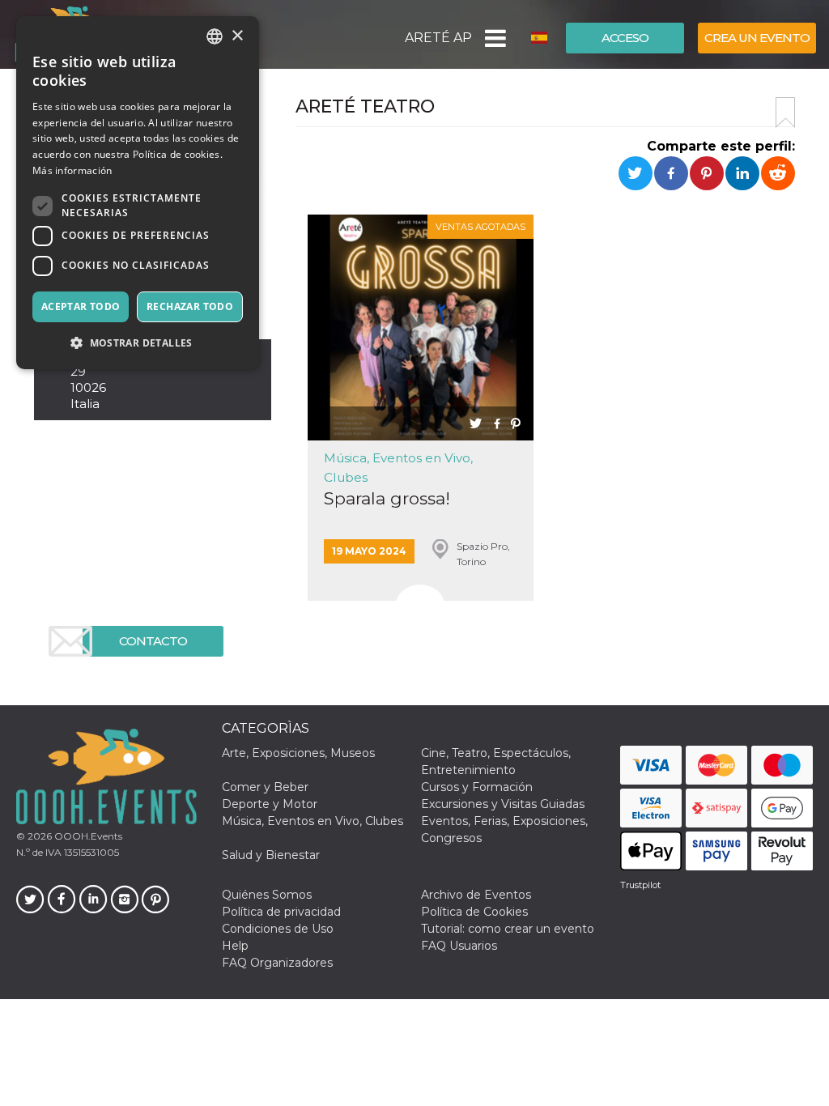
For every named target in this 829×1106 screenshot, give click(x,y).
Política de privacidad (281, 911)
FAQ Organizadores (277, 962)
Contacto (153, 641)
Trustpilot (640, 885)
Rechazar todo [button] (190, 306)
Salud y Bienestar (271, 855)
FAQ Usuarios (459, 945)
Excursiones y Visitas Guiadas (503, 804)
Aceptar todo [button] (81, 306)
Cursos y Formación (477, 787)
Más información (72, 170)
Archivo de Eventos (476, 894)
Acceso (625, 37)
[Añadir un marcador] (785, 112)
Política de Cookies (474, 911)
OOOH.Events (87, 836)
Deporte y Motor (269, 804)
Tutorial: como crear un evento (507, 928)
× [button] (237, 36)
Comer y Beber (265, 787)
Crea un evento (757, 37)
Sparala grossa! (387, 498)
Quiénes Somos (267, 894)
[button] (494, 38)
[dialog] (137, 192)
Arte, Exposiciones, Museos (298, 753)
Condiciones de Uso (278, 928)
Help (235, 945)
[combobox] (214, 36)
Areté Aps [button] (438, 37)
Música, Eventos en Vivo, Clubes (312, 821)
